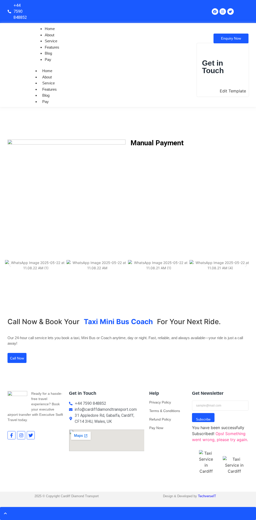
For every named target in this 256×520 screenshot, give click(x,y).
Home (50, 29)
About (49, 35)
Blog (48, 53)
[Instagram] (223, 11)
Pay (48, 59)
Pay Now (156, 428)
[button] (10, 265)
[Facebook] (215, 11)
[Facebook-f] (12, 435)
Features (52, 47)
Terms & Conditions (164, 411)
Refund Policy (160, 419)
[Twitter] (31, 435)
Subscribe (203, 419)
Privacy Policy (160, 402)
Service (51, 41)
